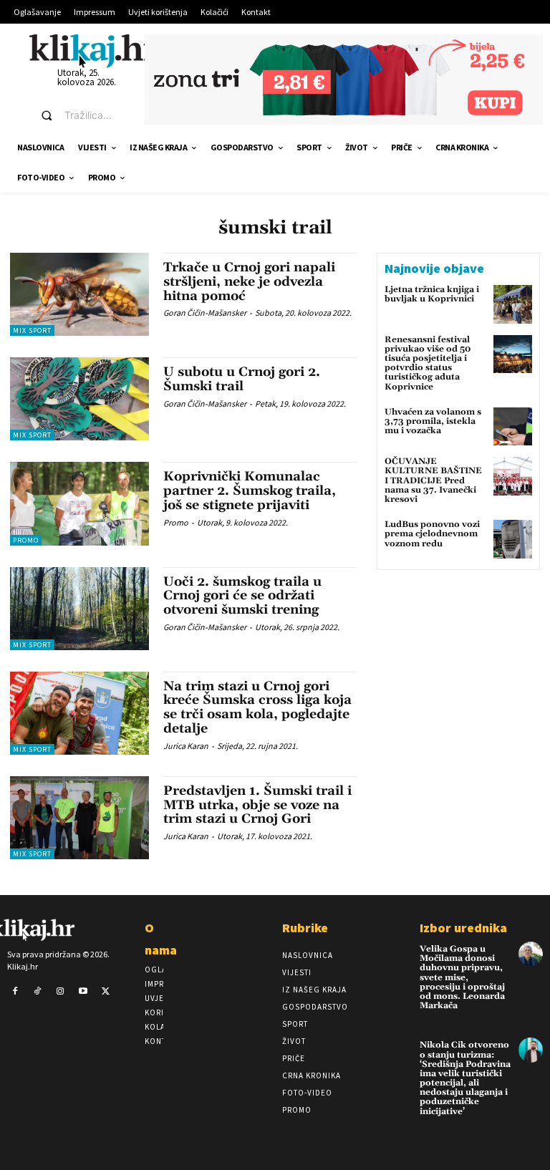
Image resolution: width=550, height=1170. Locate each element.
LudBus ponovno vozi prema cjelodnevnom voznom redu (432, 533)
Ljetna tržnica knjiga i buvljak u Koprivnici (432, 294)
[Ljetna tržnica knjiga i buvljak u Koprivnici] (512, 304)
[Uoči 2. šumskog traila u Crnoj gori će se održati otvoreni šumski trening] (79, 608)
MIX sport (32, 330)
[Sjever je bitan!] (93, 50)
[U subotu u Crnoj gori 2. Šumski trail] (79, 398)
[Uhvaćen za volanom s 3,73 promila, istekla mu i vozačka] (512, 426)
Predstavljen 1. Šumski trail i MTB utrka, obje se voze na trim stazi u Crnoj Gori (257, 805)
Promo (26, 540)
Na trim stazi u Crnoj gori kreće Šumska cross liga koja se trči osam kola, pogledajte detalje (257, 707)
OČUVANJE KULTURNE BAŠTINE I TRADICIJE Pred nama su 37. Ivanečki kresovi (433, 480)
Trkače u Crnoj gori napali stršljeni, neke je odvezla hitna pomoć (249, 281)
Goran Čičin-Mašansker (204, 312)
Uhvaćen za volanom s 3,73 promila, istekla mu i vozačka (433, 421)
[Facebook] (15, 992)
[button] (79, 115)
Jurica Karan (185, 745)
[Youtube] (83, 992)
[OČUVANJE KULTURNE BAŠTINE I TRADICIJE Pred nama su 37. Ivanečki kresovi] (512, 476)
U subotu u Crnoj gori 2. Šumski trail (241, 379)
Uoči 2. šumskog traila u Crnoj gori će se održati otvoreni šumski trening (242, 596)
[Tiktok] (38, 992)
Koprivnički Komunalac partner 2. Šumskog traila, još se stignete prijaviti (249, 490)
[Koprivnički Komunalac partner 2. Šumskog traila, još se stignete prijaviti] (79, 503)
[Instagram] (60, 992)
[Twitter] (105, 992)
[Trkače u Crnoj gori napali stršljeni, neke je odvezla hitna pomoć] (79, 294)
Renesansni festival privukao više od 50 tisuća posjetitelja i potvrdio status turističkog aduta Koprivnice (428, 363)
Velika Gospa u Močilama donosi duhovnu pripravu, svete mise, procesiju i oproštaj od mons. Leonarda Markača (462, 977)
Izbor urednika (463, 927)
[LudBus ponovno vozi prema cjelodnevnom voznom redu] (512, 539)
